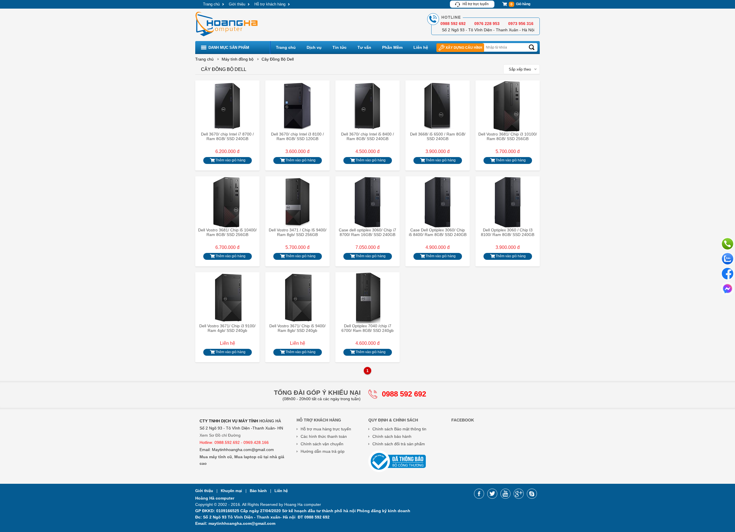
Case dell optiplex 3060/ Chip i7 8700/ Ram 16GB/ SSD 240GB (367, 232)
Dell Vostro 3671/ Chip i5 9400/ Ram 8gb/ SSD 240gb (297, 328)
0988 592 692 (404, 394)
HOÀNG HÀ (270, 421)
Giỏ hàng (520, 4)
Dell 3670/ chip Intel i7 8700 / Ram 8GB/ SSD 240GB (227, 136)
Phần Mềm (392, 47)
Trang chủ (211, 4)
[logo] (227, 37)
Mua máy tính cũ (216, 456)
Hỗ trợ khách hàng (269, 4)
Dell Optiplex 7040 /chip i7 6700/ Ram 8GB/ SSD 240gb (367, 328)
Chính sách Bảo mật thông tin (399, 429)
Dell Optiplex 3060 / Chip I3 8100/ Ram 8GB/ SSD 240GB (507, 232)
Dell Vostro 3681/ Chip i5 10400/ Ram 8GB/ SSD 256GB (227, 232)
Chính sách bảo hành (391, 436)
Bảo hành (259, 491)
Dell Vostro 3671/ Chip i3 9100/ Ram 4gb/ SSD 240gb (227, 328)
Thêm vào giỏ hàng (230, 160)
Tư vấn (364, 47)
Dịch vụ (314, 47)
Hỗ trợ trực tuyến (476, 4)
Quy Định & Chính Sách (393, 420)
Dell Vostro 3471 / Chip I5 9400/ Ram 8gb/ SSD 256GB (297, 232)
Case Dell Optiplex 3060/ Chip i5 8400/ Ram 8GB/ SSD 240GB (438, 232)
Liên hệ (420, 47)
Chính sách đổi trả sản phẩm (398, 444)
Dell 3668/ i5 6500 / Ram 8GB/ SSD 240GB (437, 136)
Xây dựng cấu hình (464, 48)
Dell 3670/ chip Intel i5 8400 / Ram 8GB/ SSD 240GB (367, 136)
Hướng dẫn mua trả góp (323, 451)
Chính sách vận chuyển (322, 444)
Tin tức (339, 47)
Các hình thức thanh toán (324, 436)
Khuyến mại (232, 491)
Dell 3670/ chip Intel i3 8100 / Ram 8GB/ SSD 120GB (297, 136)
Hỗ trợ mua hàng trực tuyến (326, 429)
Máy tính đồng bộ (238, 59)
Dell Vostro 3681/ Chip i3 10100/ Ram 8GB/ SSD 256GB (507, 136)
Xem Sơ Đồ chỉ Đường (220, 435)
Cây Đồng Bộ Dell (278, 59)
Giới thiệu (237, 4)
